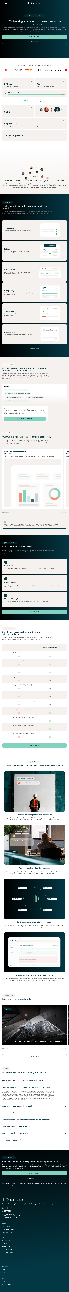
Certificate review (7, 1226)
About (4, 1281)
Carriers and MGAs (7, 1249)
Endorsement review (8, 1229)
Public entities (6, 1246)
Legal (3, 1287)
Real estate (5, 1244)
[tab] (3, 512)
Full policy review (7, 1232)
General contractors (8, 1241)
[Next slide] (65, 512)
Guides (4, 1272)
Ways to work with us (8, 1261)
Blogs (3, 1269)
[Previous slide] (62, 512)
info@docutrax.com (10, 1208)
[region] (34, 479)
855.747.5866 (8, 1211)
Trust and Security (7, 1284)
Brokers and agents (7, 1252)
